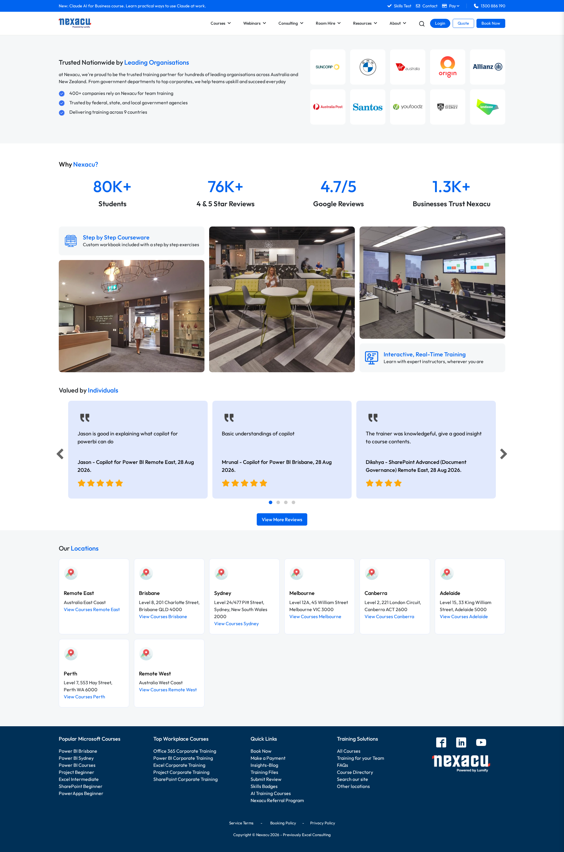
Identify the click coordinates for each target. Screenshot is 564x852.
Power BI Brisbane (78, 751)
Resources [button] (362, 23)
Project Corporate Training (181, 772)
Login (440, 23)
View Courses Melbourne (315, 616)
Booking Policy (283, 823)
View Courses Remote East (92, 609)
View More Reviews (282, 519)
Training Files (264, 772)
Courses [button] (218, 23)
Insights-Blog (264, 765)
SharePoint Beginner (81, 786)
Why (78, 164)
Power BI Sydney (76, 758)
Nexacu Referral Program (277, 800)
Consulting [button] (288, 23)
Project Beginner (76, 772)
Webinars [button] (252, 23)
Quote (463, 23)
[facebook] (441, 743)
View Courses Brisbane (163, 616)
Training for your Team (360, 758)
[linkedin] (461, 743)
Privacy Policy (322, 823)
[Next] (505, 455)
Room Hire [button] (325, 23)
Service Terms (241, 823)
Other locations (353, 786)
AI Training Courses (271, 793)
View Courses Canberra (389, 616)
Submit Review (266, 779)
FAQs (342, 765)
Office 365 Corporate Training (184, 751)
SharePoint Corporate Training (185, 779)
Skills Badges (264, 786)
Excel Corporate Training (179, 765)
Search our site (352, 779)
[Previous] (58, 455)
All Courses (348, 751)
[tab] (270, 502)
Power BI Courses (77, 765)
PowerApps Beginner (81, 793)
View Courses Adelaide (464, 616)
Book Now (490, 23)
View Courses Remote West (168, 689)
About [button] (395, 23)
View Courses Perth (84, 697)
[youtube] (481, 743)
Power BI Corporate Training (183, 758)
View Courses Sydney (236, 623)
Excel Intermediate (79, 779)
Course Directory (355, 772)
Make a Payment (268, 758)
